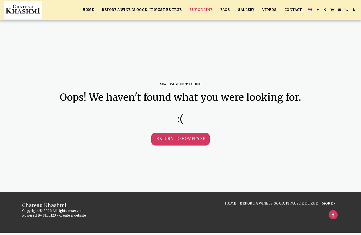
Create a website (72, 215)
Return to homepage (180, 138)
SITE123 (49, 215)
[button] (318, 9)
